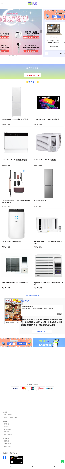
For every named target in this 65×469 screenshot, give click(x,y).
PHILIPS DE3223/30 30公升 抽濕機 (11, 241)
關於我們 (5, 412)
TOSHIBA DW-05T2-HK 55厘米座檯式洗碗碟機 (14, 160)
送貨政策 (6, 441)
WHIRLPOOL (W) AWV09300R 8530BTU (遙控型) (15, 282)
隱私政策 (6, 432)
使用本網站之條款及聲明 (10, 417)
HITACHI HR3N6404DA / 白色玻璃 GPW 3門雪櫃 (15, 119)
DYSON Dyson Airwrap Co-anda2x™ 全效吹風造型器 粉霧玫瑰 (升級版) (16, 201)
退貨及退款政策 (8, 434)
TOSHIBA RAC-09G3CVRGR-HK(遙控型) (45, 160)
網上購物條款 (7, 429)
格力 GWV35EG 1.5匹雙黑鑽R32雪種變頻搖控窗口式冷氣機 (48, 283)
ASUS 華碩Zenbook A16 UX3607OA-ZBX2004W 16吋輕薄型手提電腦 (53, 42)
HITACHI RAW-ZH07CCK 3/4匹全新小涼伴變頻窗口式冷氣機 (48, 242)
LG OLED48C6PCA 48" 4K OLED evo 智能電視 (46, 119)
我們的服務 (6, 438)
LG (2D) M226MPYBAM (40, 201)
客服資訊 (5, 421)
